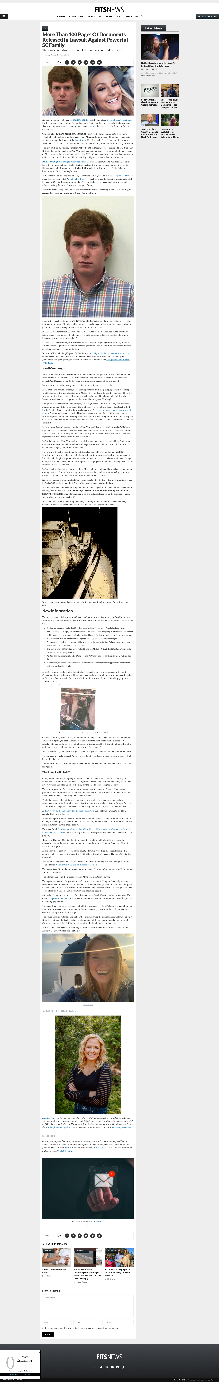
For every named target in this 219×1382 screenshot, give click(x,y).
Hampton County (121, 175)
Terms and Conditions (195, 1380)
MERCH (129, 16)
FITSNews (48, 1276)
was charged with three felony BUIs (67, 161)
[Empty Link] (176, 28)
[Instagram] (108, 1367)
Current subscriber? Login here (20, 1374)
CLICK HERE (99, 1147)
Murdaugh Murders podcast (58, 1127)
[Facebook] (97, 1367)
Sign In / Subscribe (208, 16)
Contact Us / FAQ (179, 1380)
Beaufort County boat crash (119, 119)
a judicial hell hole (76, 178)
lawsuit (78, 140)
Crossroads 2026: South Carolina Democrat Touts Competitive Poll (169, 104)
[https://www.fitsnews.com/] (109, 9)
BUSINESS (61, 16)
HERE (68, 1147)
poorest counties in (61, 898)
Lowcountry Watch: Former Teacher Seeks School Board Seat (170, 133)
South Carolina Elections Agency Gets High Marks (149, 102)
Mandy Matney (50, 55)
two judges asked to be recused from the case (110, 353)
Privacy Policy (210, 1380)
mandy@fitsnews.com (122, 1127)
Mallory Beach (80, 119)
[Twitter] (102, 1367)
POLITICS (91, 16)
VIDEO (118, 16)
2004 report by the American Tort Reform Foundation (69, 810)
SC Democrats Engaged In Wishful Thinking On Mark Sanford (117, 1272)
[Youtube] (113, 1367)
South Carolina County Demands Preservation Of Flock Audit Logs (149, 133)
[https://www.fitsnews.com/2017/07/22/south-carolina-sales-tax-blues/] (56, 1257)
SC (100, 16)
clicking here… (98, 1221)
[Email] (119, 1367)
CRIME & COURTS (76, 16)
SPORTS (109, 16)
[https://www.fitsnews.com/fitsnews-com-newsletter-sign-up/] (88, 1188)
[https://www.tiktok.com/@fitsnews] (123, 1367)
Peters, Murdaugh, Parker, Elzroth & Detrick (76, 864)
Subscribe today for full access (20, 1370)
